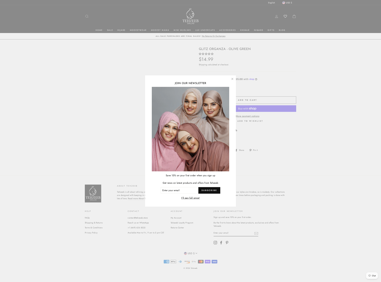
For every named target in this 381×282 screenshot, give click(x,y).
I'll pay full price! (190, 198)
